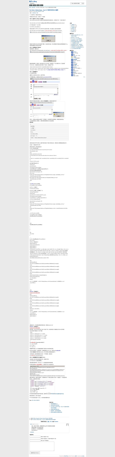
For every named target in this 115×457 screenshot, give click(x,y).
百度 (35, 400)
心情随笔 (72, 24)
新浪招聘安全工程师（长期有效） (77, 40)
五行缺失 (75, 64)
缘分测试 (75, 59)
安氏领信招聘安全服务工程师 (76, 41)
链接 (38, 5)
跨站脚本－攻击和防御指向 (56, 410)
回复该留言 (32, 432)
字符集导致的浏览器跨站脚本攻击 (57, 393)
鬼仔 (36, 11)
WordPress (66, 456)
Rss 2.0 (51, 421)
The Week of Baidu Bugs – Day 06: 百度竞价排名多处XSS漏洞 (44, 419)
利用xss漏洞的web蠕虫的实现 (56, 412)
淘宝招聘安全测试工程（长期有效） (77, 45)
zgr (74, 74)
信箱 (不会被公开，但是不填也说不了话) (48, 438)
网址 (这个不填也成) (45, 440)
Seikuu (75, 51)
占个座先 (42, 11)
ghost (75, 72)
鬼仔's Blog (33, 1)
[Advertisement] (43, 399)
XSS (32, 400)
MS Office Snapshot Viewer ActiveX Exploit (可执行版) (42, 418)
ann (31, 424)
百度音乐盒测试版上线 (55, 409)
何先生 (75, 56)
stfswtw (75, 67)
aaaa (74, 62)
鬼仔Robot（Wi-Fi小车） (75, 37)
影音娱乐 (72, 28)
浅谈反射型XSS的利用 (55, 405)
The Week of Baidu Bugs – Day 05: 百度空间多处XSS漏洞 (43, 10)
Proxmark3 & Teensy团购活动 (76, 38)
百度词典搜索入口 (54, 403)
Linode (83, 456)
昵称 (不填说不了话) (45, 436)
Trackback (56, 421)
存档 (34, 5)
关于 (41, 5)
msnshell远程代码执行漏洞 (75, 48)
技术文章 (33, 7)
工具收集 (72, 27)
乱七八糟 (72, 30)
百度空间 (37, 400)
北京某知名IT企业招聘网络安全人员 (77, 47)
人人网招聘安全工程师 (75, 42)
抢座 (48, 421)
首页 (31, 5)
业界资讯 (72, 31)
